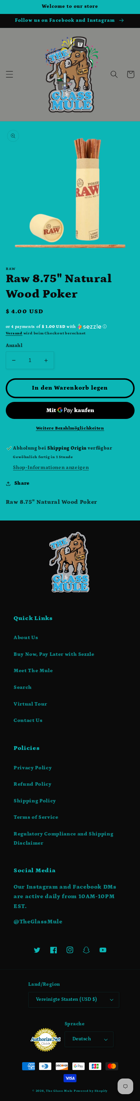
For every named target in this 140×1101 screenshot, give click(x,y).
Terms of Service (36, 817)
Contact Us (28, 720)
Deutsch (81, 1039)
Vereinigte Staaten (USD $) (66, 999)
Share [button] (22, 483)
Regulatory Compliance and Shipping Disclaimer (63, 838)
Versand (14, 333)
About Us (26, 637)
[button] (9, 74)
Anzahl (14, 345)
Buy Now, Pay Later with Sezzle (54, 654)
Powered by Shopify (91, 1090)
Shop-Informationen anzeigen (51, 467)
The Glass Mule (59, 1090)
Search (23, 687)
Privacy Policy (33, 768)
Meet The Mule (33, 671)
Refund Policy (33, 784)
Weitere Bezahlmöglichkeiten (70, 428)
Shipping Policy (35, 801)
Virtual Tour (30, 704)
